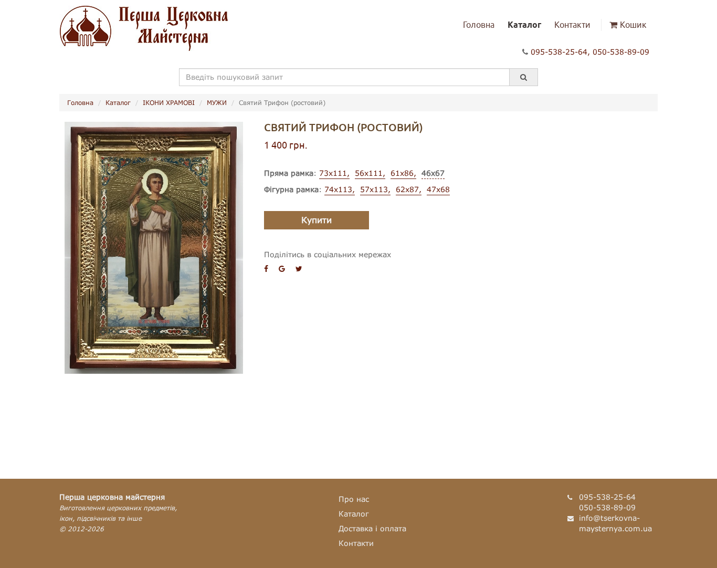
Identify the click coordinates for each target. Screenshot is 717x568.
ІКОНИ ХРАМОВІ (169, 103)
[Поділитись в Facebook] (266, 268)
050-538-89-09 (621, 51)
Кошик (633, 24)
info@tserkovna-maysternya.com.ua (615, 523)
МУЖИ (217, 103)
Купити (316, 220)
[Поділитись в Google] (282, 268)
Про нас (354, 499)
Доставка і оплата (372, 528)
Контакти (572, 24)
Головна (478, 24)
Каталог (524, 24)
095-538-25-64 (559, 51)
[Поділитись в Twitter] (299, 268)
